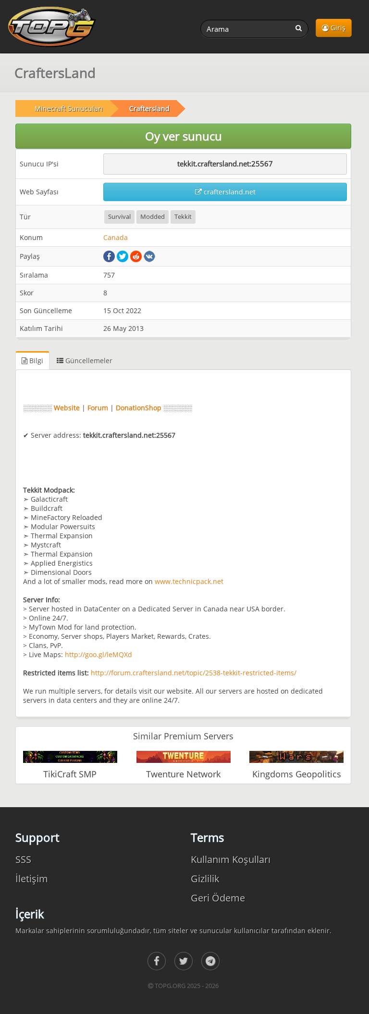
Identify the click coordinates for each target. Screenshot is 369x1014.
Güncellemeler (87, 360)
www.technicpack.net (189, 581)
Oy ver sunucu (183, 136)
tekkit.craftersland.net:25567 (225, 163)
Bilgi (35, 360)
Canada (115, 237)
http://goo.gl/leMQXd (98, 654)
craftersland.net (229, 191)
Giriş (337, 27)
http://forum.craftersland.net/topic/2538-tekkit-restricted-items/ (193, 672)
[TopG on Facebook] (156, 961)
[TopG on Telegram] (210, 961)
